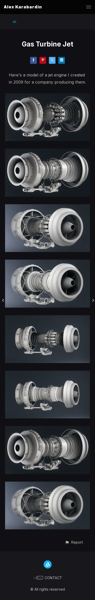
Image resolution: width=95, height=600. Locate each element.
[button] (74, 542)
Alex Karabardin (23, 6)
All (14, 22)
